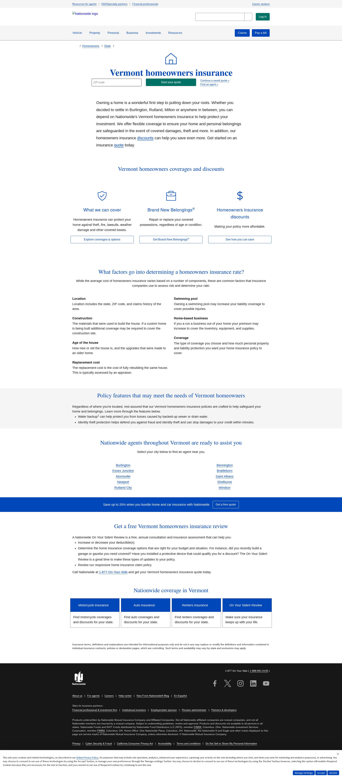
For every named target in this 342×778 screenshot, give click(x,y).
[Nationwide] (81, 678)
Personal (113, 32)
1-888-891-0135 (259, 670)
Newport (123, 482)
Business (132, 32)
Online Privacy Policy (87, 757)
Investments (153, 32)
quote (119, 145)
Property (94, 32)
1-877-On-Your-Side (113, 572)
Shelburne (224, 482)
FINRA (197, 727)
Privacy (76, 743)
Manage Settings (304, 772)
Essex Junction (123, 471)
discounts (145, 138)
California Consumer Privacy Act (135, 743)
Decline (333, 772)
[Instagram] (240, 684)
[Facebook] (214, 684)
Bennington (225, 465)
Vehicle (77, 32)
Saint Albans (225, 476)
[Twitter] (227, 684)
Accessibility (165, 743)
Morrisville (123, 476)
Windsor (224, 487)
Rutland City (123, 487)
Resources (175, 32)
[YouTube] (266, 684)
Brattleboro (224, 471)
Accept (321, 772)
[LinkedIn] (253, 684)
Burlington (123, 465)
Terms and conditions (189, 743)
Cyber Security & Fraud (99, 743)
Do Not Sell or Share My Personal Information (231, 743)
